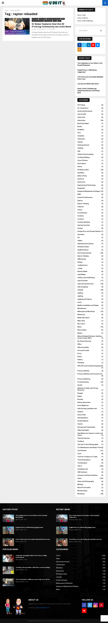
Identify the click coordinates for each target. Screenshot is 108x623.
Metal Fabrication (83, 318)
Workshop (80, 494)
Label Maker (81, 274)
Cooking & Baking (83, 157)
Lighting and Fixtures (84, 299)
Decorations (81, 163)
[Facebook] (84, 605)
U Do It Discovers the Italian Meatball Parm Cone (33, 539)
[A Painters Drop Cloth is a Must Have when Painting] (8, 570)
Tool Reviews (81, 450)
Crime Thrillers (82, 160)
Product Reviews (83, 382)
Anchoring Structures (84, 111)
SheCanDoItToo (82, 418)
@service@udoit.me (43, 607)
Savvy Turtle (81, 15)
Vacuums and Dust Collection (87, 475)
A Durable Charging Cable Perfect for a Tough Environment (31, 556)
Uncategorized (82, 469)
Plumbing (80, 363)
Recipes (80, 393)
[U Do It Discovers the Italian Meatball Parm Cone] (8, 542)
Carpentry (80, 136)
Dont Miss (80, 173)
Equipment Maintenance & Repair (88, 191)
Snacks (79, 424)
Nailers (79, 333)
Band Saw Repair (83, 123)
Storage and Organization (86, 427)
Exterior (80, 200)
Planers (80, 359)
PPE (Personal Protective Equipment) (90, 366)
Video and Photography (85, 481)
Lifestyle (80, 290)
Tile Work (80, 441)
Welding (80, 484)
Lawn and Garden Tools (85, 284)
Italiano (80, 262)
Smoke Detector (82, 421)
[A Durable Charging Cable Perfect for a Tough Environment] (8, 558)
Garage (80, 228)
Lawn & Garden (82, 280)
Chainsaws (81, 139)
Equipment (81, 188)
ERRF (63, 18)
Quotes (79, 385)
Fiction (79, 210)
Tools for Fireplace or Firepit (87, 457)
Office (79, 344)
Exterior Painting (83, 203)
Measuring (81, 314)
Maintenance (81, 308)
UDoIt (34, 29)
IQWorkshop (81, 259)
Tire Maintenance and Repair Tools (89, 447)
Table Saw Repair (83, 430)
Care (79, 132)
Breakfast (80, 129)
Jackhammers (82, 265)
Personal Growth (83, 350)
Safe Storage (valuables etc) (87, 408)
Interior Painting (83, 256)
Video (59, 20)
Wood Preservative (84, 487)
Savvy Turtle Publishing (85, 21)
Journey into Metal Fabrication (88, 84)
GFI (78, 237)
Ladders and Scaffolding (86, 277)
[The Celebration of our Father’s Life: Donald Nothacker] (8, 518)
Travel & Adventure (83, 460)
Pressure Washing (83, 379)
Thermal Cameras (83, 438)
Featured (80, 207)
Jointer (79, 268)
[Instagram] (95, 605)
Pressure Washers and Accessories (89, 374)
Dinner (79, 166)
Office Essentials (83, 347)
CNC (78, 151)
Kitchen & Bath (82, 271)
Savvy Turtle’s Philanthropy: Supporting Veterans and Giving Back (88, 91)
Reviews (80, 399)
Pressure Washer (83, 371)
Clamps (80, 142)
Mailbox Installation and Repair (88, 305)
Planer (79, 356)
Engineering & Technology (53, 18)
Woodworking (82, 491)
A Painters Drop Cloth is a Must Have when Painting (33, 567)
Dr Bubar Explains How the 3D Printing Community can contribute (51, 25)
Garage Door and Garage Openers (89, 231)
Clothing (80, 148)
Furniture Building (83, 222)
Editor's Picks (82, 176)
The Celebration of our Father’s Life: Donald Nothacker (31, 516)
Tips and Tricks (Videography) (87, 444)
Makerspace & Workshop (86, 311)
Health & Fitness (82, 250)
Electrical (80, 179)
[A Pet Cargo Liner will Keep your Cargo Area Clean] (8, 582)
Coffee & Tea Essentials (85, 154)
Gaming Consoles (83, 225)
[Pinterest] (101, 605)
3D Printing (35, 18)
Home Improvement (84, 253)
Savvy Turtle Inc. (82, 18)
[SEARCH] (101, 31)
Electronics (81, 182)
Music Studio (81, 330)
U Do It (54, 20)
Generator (80, 234)
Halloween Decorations (85, 243)
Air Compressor (83, 108)
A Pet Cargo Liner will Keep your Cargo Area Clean (32, 579)
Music (79, 327)
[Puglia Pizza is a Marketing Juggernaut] (8, 530)
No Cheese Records (84, 341)
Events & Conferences (37, 20)
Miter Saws (81, 321)
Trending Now (48, 20)
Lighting (80, 293)
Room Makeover (83, 405)
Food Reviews (82, 213)
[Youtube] (84, 610)
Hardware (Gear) (83, 247)
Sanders (80, 412)
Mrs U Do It (81, 324)
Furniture (80, 216)
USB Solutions (82, 472)
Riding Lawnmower (84, 402)
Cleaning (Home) (83, 145)
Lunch (79, 302)
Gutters (79, 240)
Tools (79, 453)
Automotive (81, 120)
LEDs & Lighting (82, 287)
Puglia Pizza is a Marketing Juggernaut (29, 527)
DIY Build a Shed (83, 170)
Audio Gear (81, 117)
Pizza (79, 353)
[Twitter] (90, 605)
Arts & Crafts (42, 18)
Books (79, 126)
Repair (79, 396)
